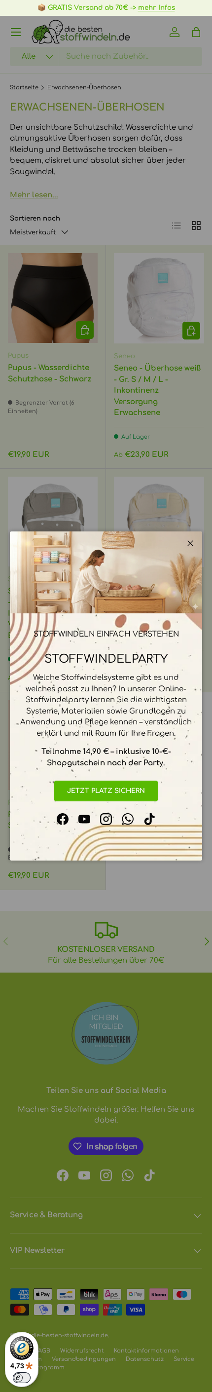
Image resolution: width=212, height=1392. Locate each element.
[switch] (22, 1377)
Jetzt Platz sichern (106, 790)
